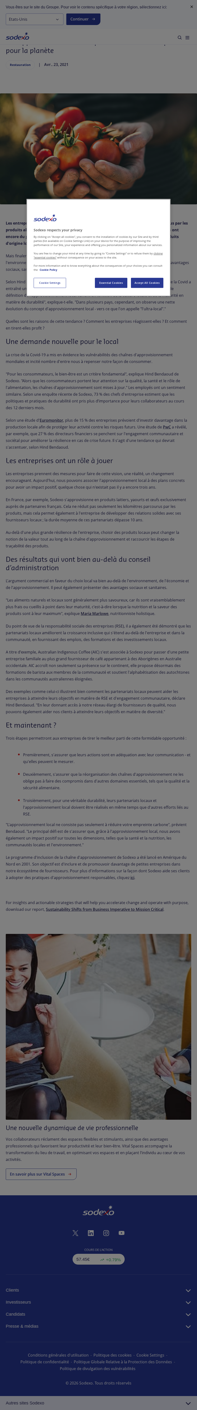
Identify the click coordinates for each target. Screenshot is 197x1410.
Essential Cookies (111, 283)
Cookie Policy (48, 270)
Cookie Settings (50, 283)
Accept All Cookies (147, 283)
